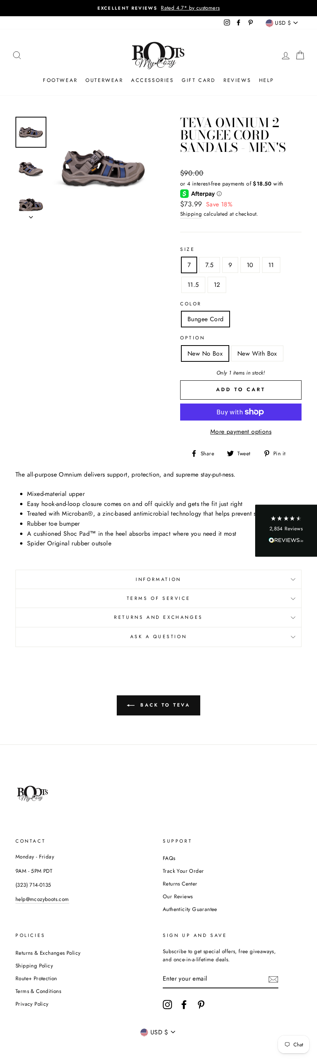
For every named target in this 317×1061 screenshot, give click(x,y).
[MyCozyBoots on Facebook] (184, 1004)
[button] (286, 530)
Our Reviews (178, 896)
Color (191, 303)
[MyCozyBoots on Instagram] (167, 1004)
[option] (158, 8)
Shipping (191, 214)
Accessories (152, 80)
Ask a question (158, 636)
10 (250, 265)
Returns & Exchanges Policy (47, 953)
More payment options (240, 431)
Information (158, 579)
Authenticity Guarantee (190, 909)
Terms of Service (159, 598)
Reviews (237, 80)
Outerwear (104, 80)
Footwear (60, 80)
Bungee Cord (205, 319)
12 (217, 284)
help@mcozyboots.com (42, 899)
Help (266, 80)
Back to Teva (164, 704)
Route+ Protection (36, 978)
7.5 (209, 265)
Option (192, 337)
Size (187, 249)
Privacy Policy (32, 1004)
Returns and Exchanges (158, 617)
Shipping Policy (34, 965)
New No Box (205, 353)
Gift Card (198, 80)
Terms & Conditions (38, 991)
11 (271, 265)
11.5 (193, 284)
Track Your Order (183, 871)
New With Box (257, 353)
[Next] (30, 215)
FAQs (169, 858)
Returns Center (180, 883)
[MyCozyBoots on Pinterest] (201, 1004)
